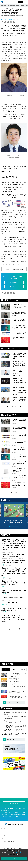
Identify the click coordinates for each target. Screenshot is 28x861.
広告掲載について (20, 846)
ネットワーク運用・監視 (10, 15)
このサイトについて (6, 846)
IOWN (4, 5)
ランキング (3, 835)
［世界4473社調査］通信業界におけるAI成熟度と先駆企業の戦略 (15, 717)
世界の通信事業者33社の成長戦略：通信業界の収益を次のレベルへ (15, 713)
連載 (2, 838)
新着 (2, 832)
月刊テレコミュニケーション (7, 841)
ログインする (14, 286)
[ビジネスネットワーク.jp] (7, 2)
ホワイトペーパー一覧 (14, 629)
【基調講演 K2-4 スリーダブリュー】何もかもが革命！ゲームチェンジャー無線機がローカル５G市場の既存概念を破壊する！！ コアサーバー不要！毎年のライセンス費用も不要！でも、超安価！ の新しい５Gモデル (15, 728)
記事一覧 (14, 492)
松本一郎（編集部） (8, 19)
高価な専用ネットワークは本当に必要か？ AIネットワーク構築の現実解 (15, 721)
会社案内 (14, 846)
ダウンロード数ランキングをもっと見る (15, 739)
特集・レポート (4, 828)
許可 (14, 858)
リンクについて (14, 848)
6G (22, 5)
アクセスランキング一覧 (12, 702)
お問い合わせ (7, 848)
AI (17, 5)
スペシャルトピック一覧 (14, 406)
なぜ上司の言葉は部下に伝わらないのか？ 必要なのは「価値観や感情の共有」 (15, 734)
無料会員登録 (14, 282)
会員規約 (20, 848)
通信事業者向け (19, 15)
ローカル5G (11, 5)
